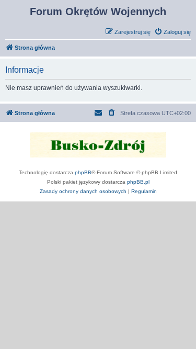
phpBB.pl (138, 182)
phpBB (83, 172)
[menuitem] (172, 32)
